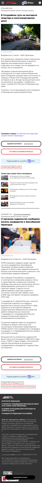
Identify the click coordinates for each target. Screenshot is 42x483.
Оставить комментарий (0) (21, 152)
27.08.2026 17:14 (6, 214)
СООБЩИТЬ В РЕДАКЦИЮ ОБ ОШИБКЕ (17, 413)
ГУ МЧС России (7, 52)
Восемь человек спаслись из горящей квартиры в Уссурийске (22, 203)
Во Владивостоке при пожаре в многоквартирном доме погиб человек (22, 177)
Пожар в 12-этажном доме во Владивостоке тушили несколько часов (24, 183)
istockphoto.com (7, 255)
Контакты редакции (11, 401)
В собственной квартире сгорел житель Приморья (19, 135)
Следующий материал (20, 477)
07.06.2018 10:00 (6, 8)
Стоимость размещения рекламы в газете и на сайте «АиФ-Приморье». (20, 405)
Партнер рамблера (19, 473)
